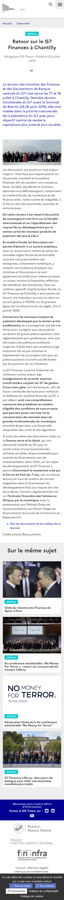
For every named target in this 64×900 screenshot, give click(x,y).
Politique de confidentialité (31, 871)
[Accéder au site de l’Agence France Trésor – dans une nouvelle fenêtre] (32, 828)
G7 (31, 70)
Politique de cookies (32, 896)
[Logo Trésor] (30, 10)
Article (32, 33)
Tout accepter (22, 885)
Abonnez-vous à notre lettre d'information (32, 805)
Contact (21, 867)
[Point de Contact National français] (32, 841)
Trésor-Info (23, 23)
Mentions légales (38, 867)
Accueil (7, 23)
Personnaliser (16, 891)
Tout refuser (46, 885)
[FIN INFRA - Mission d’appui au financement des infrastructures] (32, 854)
